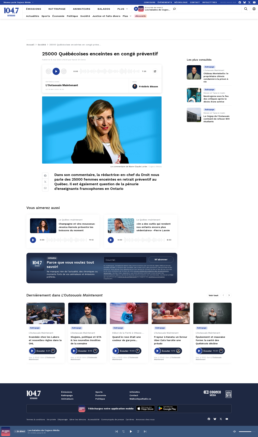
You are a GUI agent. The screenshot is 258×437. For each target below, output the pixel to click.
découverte (140, 16)
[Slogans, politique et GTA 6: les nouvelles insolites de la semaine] (87, 313)
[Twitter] (45, 182)
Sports (99, 392)
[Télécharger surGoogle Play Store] (167, 408)
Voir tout (213, 295)
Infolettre (135, 392)
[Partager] (155, 71)
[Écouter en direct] (136, 8)
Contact (134, 395)
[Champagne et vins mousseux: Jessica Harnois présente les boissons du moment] (43, 225)
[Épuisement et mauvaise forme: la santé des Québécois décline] (212, 313)
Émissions (66, 392)
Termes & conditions (35, 419)
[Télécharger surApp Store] (145, 408)
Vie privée (51, 419)
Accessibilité (93, 419)
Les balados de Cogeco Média (161, 10)
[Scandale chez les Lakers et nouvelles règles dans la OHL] (45, 313)
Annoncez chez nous (145, 419)
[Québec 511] (229, 397)
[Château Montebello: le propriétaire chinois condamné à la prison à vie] (194, 72)
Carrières (130, 419)
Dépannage (63, 419)
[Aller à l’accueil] (11, 11)
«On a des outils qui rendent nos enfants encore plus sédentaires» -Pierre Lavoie (153, 227)
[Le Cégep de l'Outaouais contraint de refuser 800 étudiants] (194, 115)
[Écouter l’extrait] (56, 71)
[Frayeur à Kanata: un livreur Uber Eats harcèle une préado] (171, 313)
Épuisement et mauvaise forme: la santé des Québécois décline (210, 340)
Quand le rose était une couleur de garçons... (126, 339)
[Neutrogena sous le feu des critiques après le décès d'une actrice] (194, 95)
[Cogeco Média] (212, 395)
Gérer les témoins (77, 419)
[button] (116, 431)
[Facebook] (240, 2)
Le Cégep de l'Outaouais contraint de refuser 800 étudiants (217, 119)
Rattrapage (67, 395)
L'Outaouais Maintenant (62, 85)
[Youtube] (254, 2)
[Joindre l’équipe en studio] (174, 9)
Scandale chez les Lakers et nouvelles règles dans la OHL (45, 340)
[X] (249, 2)
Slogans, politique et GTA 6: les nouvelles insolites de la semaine (86, 340)
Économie (100, 395)
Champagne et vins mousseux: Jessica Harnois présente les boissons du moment (77, 227)
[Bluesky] (244, 2)
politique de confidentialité (127, 277)
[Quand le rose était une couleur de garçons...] (129, 313)
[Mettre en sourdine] (234, 431)
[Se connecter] (254, 9)
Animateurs (67, 399)
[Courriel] (45, 188)
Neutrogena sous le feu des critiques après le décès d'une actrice (216, 99)
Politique (100, 399)
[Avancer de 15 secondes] (64, 71)
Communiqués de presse (112, 419)
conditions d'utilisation (157, 277)
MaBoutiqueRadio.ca (140, 399)
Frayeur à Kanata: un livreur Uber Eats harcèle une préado (170, 340)
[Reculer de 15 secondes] (48, 71)
